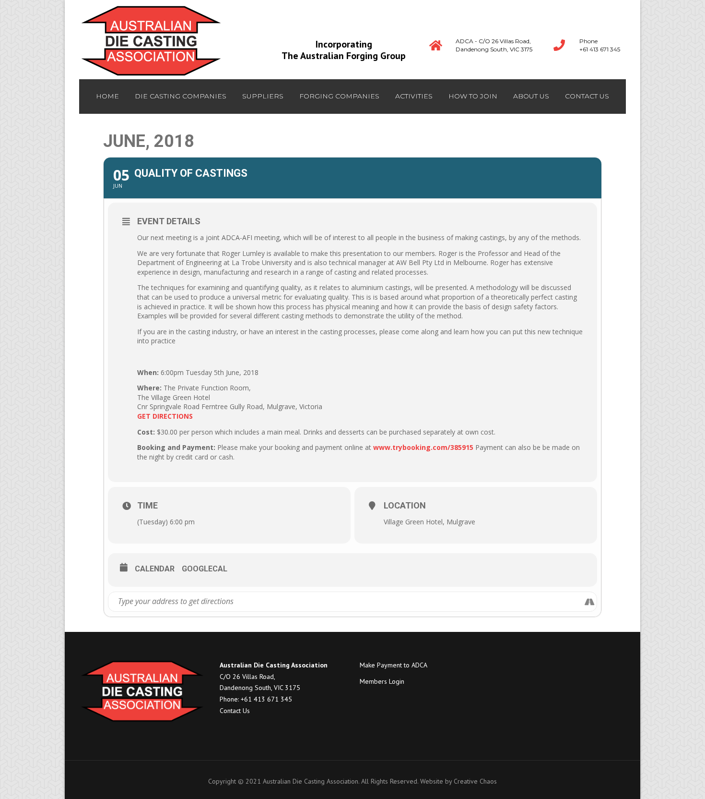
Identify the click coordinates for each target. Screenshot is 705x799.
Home (107, 96)
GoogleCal (204, 568)
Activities (414, 96)
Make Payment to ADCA (393, 665)
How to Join (472, 96)
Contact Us (235, 710)
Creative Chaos (475, 781)
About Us (531, 96)
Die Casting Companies (180, 96)
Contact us (587, 96)
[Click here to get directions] (589, 601)
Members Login (382, 681)
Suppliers (262, 96)
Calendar (155, 568)
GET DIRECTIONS (165, 416)
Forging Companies (339, 96)
